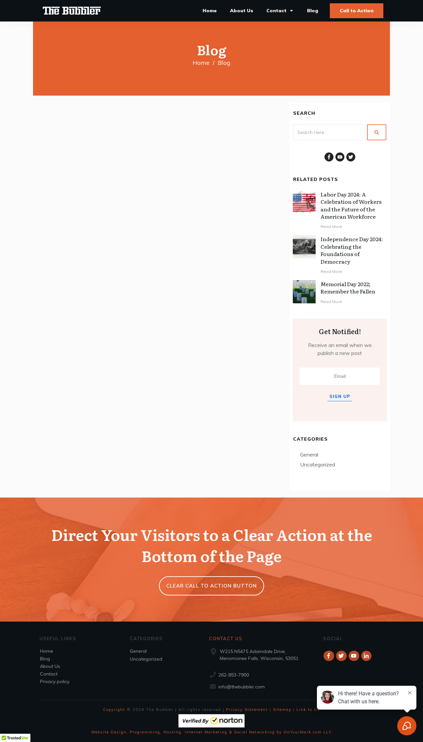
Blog (45, 659)
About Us (50, 666)
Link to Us (308, 709)
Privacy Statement (247, 709)
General (309, 454)
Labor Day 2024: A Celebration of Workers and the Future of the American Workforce (351, 205)
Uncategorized (317, 464)
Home (46, 651)
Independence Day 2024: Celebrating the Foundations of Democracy (352, 250)
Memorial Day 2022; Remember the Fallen (348, 287)
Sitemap (282, 709)
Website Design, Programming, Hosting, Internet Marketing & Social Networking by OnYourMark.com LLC (211, 732)
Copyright (114, 709)
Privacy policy (54, 681)
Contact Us (226, 638)
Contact (49, 674)
